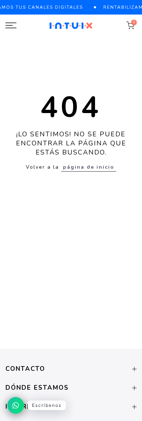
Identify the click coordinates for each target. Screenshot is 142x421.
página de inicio (88, 167)
